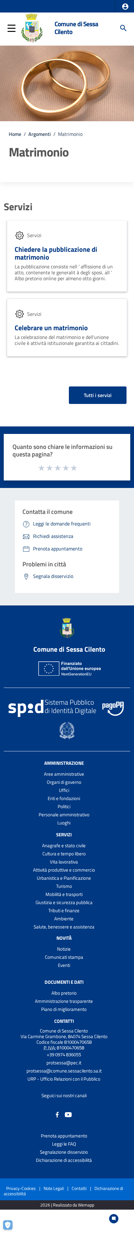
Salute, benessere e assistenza (64, 926)
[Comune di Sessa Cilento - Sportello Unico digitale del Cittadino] (32, 27)
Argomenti (39, 134)
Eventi (64, 965)
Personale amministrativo (64, 814)
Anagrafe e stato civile (64, 845)
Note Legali (54, 1188)
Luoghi (63, 822)
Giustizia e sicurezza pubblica (64, 902)
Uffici (64, 790)
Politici (64, 806)
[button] (125, 6)
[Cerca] (123, 28)
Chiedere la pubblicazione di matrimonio (56, 253)
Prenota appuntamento (64, 1135)
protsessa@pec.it (63, 1062)
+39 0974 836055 (64, 1054)
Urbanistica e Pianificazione (64, 878)
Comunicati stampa (64, 957)
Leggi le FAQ (64, 1143)
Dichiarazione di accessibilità (64, 1160)
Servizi (18, 206)
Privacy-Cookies (21, 1188)
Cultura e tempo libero (64, 853)
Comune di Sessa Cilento (76, 28)
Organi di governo (64, 782)
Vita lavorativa (64, 861)
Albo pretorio (64, 993)
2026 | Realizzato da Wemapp (67, 1205)
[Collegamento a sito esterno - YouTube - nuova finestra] (68, 1114)
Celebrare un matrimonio (51, 327)
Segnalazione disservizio (64, 1152)
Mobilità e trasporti (64, 894)
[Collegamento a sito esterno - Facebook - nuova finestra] (57, 1114)
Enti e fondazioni (64, 798)
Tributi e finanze (63, 910)
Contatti (64, 1021)
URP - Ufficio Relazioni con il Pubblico (63, 1078)
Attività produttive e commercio (64, 869)
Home (15, 134)
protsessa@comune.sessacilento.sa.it (64, 1070)
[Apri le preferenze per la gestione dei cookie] (11, 1228)
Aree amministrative (64, 774)
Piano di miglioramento (64, 1009)
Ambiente (64, 918)
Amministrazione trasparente (64, 1001)
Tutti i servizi (98, 395)
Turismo (64, 886)
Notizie (64, 949)
